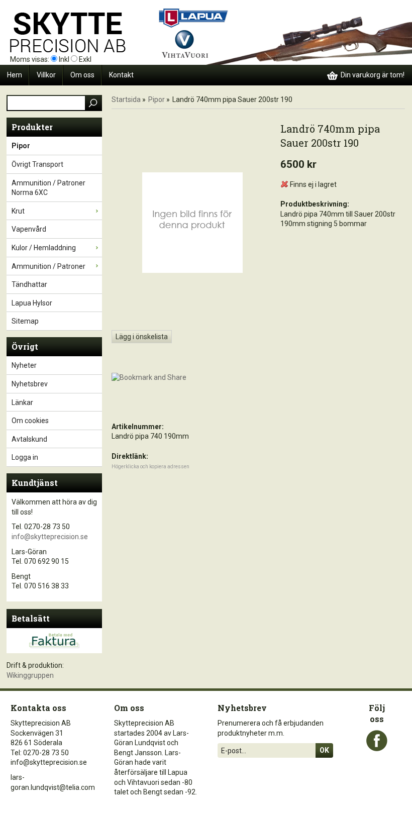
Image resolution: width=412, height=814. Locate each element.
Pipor (21, 146)
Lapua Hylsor (32, 303)
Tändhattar (29, 284)
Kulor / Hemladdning (44, 248)
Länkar (22, 402)
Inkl (64, 59)
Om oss (82, 75)
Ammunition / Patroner (48, 266)
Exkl (85, 59)
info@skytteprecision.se (50, 537)
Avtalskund (29, 439)
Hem (14, 75)
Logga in (25, 457)
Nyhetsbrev (30, 384)
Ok (324, 750)
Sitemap (25, 321)
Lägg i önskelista (142, 337)
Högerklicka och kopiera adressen (150, 466)
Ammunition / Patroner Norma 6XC (48, 188)
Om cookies (30, 421)
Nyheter (24, 365)
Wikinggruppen (30, 675)
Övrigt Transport (37, 164)
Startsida (126, 99)
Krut (18, 211)
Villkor (46, 75)
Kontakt (121, 75)
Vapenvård (29, 229)
